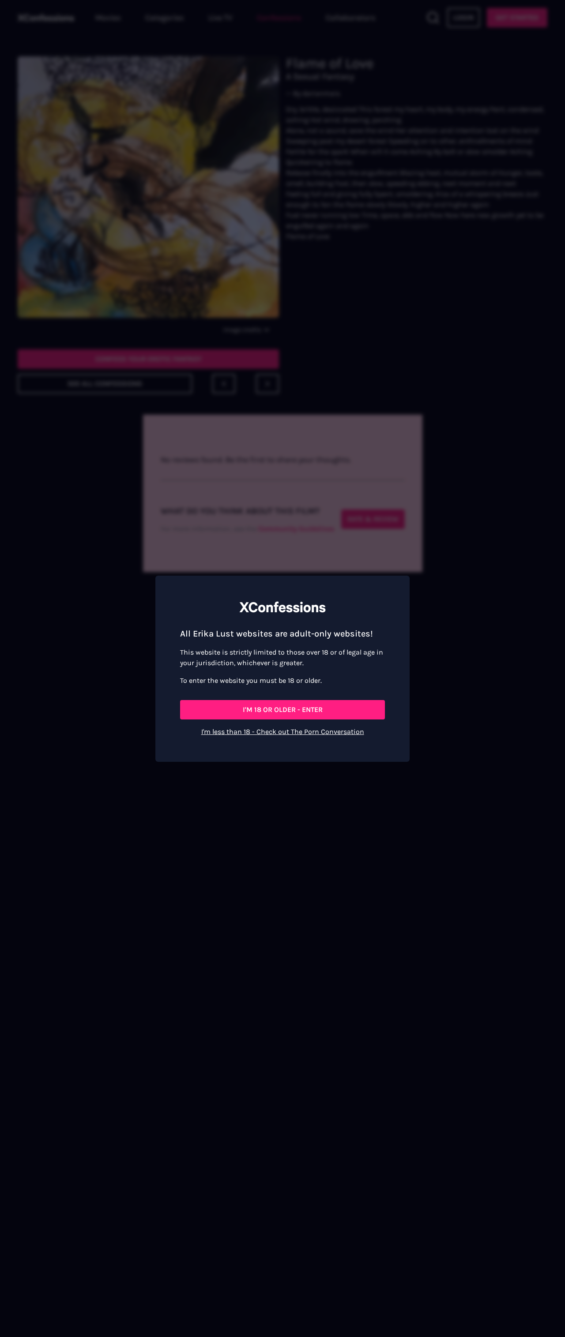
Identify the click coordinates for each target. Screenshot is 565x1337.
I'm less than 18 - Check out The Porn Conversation (282, 731)
